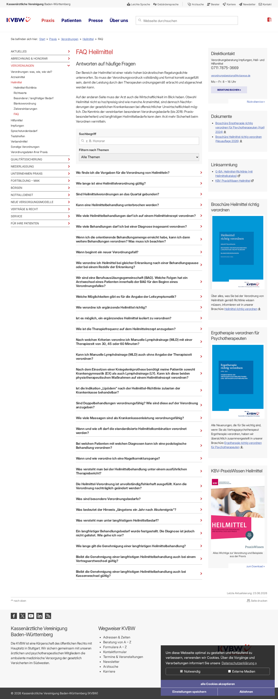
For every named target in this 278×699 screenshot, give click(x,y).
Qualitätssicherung (26, 159)
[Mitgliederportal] (269, 20)
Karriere (109, 671)
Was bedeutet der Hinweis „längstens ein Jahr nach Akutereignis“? (126, 510)
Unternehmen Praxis (27, 173)
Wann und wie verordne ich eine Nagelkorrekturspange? (118, 458)
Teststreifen (18, 136)
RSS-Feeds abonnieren (48, 616)
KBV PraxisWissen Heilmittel (232, 180)
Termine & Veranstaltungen (123, 657)
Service (16, 216)
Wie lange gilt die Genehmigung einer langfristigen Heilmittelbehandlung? (131, 546)
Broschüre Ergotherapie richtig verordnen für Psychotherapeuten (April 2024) (239, 127)
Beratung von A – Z (117, 642)
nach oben (20, 600)
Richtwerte (20, 93)
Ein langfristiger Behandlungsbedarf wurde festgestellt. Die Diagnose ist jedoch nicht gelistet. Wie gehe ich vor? (135, 533)
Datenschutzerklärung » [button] (239, 663)
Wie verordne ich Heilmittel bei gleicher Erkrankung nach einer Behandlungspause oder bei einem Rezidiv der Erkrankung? (137, 265)
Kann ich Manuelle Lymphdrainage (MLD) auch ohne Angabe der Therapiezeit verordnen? (134, 356)
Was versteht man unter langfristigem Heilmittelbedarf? (117, 520)
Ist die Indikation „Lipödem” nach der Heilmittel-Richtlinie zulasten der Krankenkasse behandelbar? (128, 390)
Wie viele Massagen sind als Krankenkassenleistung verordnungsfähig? (130, 418)
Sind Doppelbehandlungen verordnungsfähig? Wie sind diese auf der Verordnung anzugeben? (137, 405)
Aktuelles (19, 51)
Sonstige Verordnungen (25, 146)
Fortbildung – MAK (25, 180)
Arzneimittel (18, 77)
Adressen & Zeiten (116, 637)
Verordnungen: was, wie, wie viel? (31, 71)
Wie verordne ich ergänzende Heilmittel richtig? (111, 307)
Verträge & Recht (24, 209)
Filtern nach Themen (94, 150)
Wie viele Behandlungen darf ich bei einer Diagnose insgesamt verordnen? (131, 226)
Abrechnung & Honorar (29, 58)
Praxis (53, 39)
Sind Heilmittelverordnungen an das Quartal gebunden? (117, 194)
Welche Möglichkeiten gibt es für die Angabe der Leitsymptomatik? (126, 297)
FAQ (16, 114)
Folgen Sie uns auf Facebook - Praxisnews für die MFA (14, 616)
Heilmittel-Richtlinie (25, 87)
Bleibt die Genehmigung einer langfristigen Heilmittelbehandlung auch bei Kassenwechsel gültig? (131, 574)
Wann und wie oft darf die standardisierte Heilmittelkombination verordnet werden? (131, 431)
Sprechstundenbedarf (24, 131)
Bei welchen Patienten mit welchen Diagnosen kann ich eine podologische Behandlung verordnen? (131, 445)
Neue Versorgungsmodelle (32, 202)
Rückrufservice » (256, 101)
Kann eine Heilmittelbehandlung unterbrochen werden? (117, 205)
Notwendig (191, 671)
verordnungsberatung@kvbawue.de (230, 75)
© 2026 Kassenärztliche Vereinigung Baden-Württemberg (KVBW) (54, 693)
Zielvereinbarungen (25, 108)
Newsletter (111, 662)
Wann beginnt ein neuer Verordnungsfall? (107, 252)
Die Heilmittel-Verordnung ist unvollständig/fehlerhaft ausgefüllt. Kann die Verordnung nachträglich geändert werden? (131, 486)
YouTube (31, 616)
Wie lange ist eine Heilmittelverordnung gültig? (111, 183)
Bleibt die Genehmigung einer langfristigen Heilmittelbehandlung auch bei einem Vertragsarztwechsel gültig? (136, 559)
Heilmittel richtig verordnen (240, 309)
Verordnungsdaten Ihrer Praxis (29, 152)
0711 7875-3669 (225, 67)
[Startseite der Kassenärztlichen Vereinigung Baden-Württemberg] (18, 20)
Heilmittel (88, 39)
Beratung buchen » (229, 89)
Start (42, 39)
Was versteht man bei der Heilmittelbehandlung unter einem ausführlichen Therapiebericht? (131, 471)
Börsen (16, 187)
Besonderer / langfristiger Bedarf (33, 98)
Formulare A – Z (115, 647)
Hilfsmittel (16, 120)
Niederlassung (22, 166)
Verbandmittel (19, 141)
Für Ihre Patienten (25, 223)
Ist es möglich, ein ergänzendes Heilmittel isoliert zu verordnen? (123, 318)
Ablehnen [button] (246, 691)
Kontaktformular (115, 652)
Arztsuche (110, 666)
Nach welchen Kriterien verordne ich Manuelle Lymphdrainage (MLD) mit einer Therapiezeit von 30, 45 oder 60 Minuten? (134, 342)
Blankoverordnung (25, 103)
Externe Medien (243, 671)
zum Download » (255, 566)
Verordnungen (69, 39)
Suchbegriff (87, 134)
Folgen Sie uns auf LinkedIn (39, 616)
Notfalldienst (22, 195)
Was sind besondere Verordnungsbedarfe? (108, 499)
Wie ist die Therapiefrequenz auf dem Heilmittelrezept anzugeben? (126, 329)
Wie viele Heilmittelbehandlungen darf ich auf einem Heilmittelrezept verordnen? (136, 216)
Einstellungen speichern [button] (189, 691)
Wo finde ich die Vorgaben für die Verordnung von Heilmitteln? (122, 173)
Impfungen (17, 125)
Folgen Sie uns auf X (22, 616)
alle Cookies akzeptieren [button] (218, 684)
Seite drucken (259, 600)
